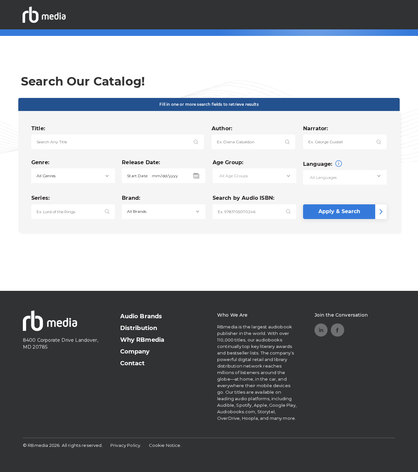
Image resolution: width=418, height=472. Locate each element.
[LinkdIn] (321, 330)
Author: (222, 128)
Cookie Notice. (165, 445)
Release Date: (141, 162)
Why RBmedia (142, 339)
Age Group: (228, 162)
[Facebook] (337, 330)
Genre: (40, 162)
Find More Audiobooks (359, 14)
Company (135, 351)
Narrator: (315, 128)
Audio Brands (141, 316)
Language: (318, 164)
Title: (38, 128)
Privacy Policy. (125, 445)
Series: (40, 198)
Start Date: (137, 175)
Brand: (131, 198)
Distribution (138, 328)
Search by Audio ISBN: (243, 198)
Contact (132, 363)
